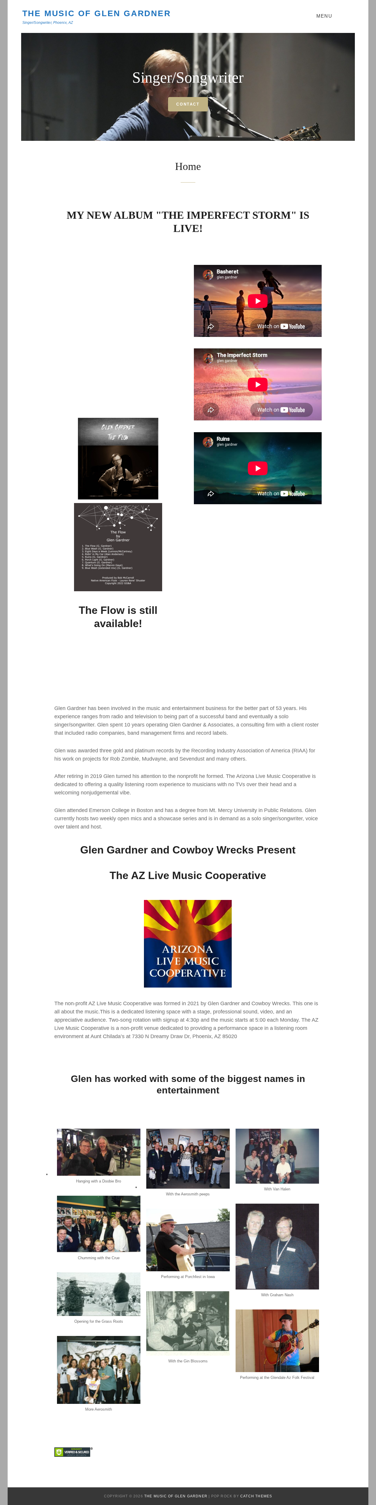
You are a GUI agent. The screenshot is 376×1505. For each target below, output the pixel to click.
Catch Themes (256, 1496)
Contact (187, 104)
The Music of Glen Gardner (96, 13)
